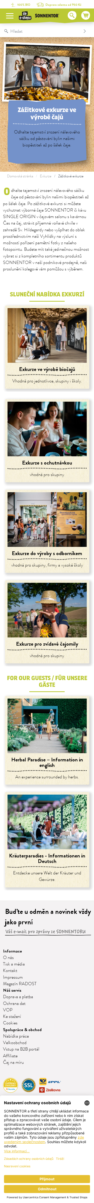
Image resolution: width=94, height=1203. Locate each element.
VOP (8, 1010)
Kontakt (10, 971)
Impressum (13, 977)
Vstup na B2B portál (21, 1049)
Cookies (10, 1023)
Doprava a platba (18, 997)
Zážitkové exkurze (70, 176)
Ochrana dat (14, 1004)
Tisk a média (14, 964)
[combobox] (41, 31)
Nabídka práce (16, 1036)
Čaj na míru (13, 1063)
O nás (8, 958)
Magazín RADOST (20, 984)
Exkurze (45, 176)
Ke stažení (12, 1017)
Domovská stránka (20, 176)
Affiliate (10, 1056)
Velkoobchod (15, 1043)
